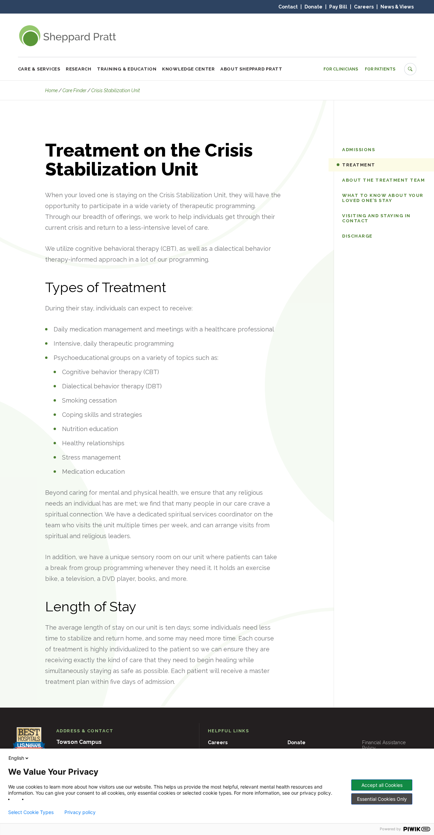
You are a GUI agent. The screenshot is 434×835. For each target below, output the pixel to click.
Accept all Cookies (381, 785)
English (16, 758)
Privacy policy (80, 812)
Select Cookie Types (31, 812)
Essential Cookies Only (382, 799)
